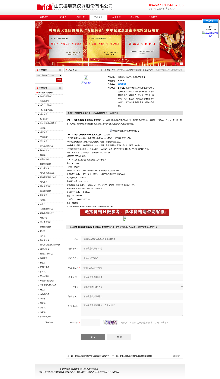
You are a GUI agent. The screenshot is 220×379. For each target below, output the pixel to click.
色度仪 (42, 290)
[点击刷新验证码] (110, 322)
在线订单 (135, 17)
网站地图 (94, 369)
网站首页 (44, 17)
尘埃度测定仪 (45, 191)
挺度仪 (42, 155)
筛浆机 (42, 308)
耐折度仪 (43, 132)
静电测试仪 (44, 240)
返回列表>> (177, 356)
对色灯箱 (43, 218)
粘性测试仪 (44, 168)
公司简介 (62, 17)
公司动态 (80, 17)
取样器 (42, 299)
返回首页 (152, 9)
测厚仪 (42, 236)
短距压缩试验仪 (46, 96)
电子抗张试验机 (46, 110)
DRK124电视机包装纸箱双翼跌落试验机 (136, 356)
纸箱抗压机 (44, 101)
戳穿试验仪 (44, 249)
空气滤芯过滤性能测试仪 (50, 245)
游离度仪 (43, 258)
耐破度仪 (43, 114)
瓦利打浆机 (44, 267)
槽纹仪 (42, 263)
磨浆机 (42, 303)
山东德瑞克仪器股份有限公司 (74, 7)
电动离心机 (44, 294)
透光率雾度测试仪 (47, 173)
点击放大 (87, 83)
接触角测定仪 (45, 164)
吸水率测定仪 (45, 222)
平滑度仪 (43, 141)
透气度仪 (43, 182)
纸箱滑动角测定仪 (47, 281)
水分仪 (42, 204)
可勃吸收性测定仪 (47, 213)
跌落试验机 (44, 159)
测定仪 (42, 128)
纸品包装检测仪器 (45, 93)
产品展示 (98, 17)
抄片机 (42, 272)
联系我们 (171, 9)
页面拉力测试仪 (46, 254)
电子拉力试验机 (46, 105)
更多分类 (49, 322)
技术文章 (116, 17)
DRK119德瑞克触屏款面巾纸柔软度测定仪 (92, 356)
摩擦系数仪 (44, 137)
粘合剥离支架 (45, 317)
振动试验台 (44, 150)
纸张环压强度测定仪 (48, 123)
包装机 (42, 312)
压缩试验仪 (44, 119)
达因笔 (42, 200)
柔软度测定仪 (45, 186)
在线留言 (160, 9)
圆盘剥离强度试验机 (48, 285)
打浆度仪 (43, 195)
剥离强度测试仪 (46, 146)
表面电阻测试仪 (46, 209)
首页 (113, 70)
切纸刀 (42, 231)
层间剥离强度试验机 (48, 177)
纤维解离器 (44, 276)
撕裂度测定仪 (45, 227)
